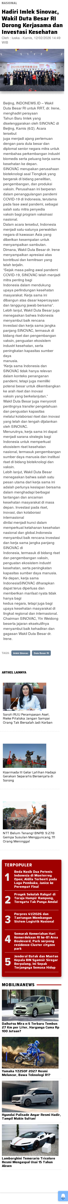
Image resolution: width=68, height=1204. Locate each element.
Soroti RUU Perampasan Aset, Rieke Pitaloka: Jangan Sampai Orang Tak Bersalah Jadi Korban (28, 718)
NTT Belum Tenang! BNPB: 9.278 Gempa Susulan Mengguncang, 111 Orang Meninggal (29, 837)
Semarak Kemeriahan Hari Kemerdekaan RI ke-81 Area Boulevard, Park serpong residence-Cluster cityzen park (36, 941)
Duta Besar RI (41, 653)
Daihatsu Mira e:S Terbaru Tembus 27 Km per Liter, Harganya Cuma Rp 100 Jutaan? (30, 1027)
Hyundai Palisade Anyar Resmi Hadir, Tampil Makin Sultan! (31, 1116)
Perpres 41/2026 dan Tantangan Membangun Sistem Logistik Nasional (34, 917)
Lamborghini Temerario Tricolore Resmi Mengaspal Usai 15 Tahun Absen (28, 1162)
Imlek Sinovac (20, 653)
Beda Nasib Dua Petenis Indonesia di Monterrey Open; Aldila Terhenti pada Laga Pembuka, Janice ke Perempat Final (35, 879)
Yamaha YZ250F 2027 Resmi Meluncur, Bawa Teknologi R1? (26, 1073)
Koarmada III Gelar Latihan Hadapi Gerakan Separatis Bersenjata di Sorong (29, 776)
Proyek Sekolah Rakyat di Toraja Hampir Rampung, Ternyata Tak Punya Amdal (36, 898)
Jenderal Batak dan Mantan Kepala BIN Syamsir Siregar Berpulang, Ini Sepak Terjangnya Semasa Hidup (36, 962)
